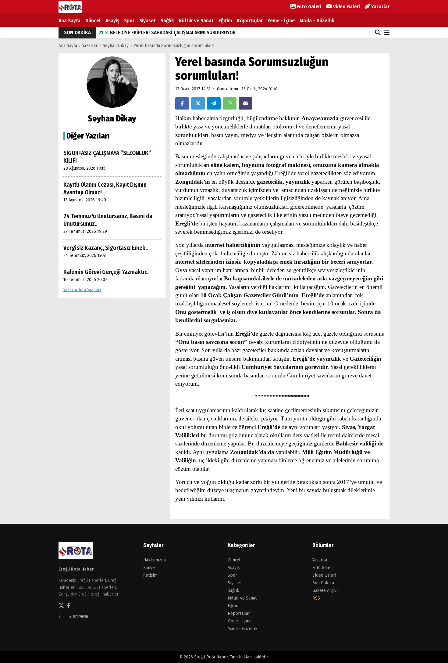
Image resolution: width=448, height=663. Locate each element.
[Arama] (378, 32)
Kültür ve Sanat (196, 20)
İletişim (150, 575)
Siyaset (147, 20)
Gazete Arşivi (325, 590)
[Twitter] (198, 103)
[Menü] (386, 33)
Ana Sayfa (69, 20)
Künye (149, 567)
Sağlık (167, 20)
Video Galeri (346, 6)
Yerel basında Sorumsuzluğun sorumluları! (174, 45)
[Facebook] (182, 103)
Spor (129, 20)
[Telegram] (214, 103)
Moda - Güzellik (317, 20)
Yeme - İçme (281, 20)
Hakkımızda (154, 560)
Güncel (93, 20)
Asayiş (112, 20)
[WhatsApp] (229, 103)
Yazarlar (379, 6)
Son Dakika (323, 583)
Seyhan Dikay (116, 45)
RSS (316, 598)
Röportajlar (250, 20)
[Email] (245, 103)
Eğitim (225, 20)
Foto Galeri (308, 6)
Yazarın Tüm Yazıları (82, 289)
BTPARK (81, 616)
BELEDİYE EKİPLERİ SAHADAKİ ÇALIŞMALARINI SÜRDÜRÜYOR (167, 32)
